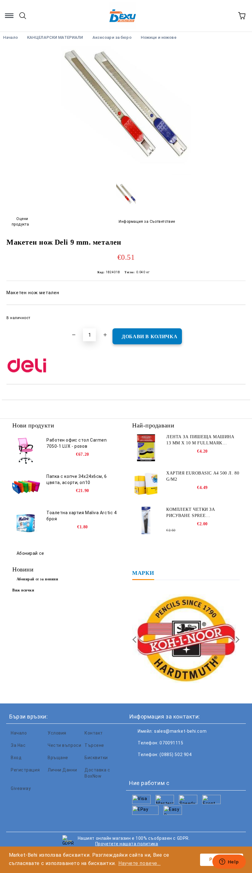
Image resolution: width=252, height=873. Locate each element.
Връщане (58, 757)
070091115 (171, 742)
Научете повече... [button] (139, 863)
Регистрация (25, 769)
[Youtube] (178, 767)
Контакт (94, 733)
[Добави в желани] (236, 315)
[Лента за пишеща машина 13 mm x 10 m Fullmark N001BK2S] (146, 448)
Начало (19, 733)
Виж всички (23, 590)
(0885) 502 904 (175, 754)
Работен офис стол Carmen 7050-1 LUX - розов (76, 443)
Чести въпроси (64, 745)
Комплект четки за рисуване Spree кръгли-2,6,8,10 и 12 (190, 513)
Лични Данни (62, 769)
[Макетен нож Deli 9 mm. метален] (126, 173)
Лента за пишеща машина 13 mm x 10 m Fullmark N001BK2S (200, 440)
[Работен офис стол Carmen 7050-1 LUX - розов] (26, 451)
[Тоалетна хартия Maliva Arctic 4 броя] (26, 523)
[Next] (236, 639)
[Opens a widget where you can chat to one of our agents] (229, 862)
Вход (16, 757)
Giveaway (21, 788)
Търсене (94, 745)
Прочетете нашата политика (126, 843)
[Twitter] (151, 767)
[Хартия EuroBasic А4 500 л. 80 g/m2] (146, 484)
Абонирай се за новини (37, 579)
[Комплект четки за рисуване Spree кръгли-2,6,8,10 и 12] (146, 520)
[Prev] (135, 639)
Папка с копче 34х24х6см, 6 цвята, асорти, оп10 (76, 479)
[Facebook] (137, 767)
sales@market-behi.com (180, 731)
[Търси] (23, 15)
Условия (57, 733)
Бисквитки (96, 757)
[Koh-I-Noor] (186, 639)
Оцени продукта (20, 221)
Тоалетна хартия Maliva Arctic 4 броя (81, 515)
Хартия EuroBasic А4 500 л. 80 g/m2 (202, 476)
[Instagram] (164, 767)
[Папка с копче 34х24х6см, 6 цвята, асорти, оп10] (26, 487)
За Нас (18, 745)
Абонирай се (30, 553)
